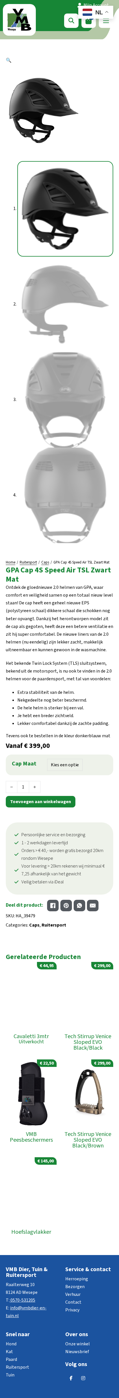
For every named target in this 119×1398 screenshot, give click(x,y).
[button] (59, 60)
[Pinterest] (66, 905)
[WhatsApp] (79, 905)
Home (10, 562)
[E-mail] (92, 905)
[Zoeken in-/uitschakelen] (71, 21)
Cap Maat (24, 764)
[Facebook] (53, 905)
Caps (45, 562)
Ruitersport (28, 562)
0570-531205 (22, 1300)
